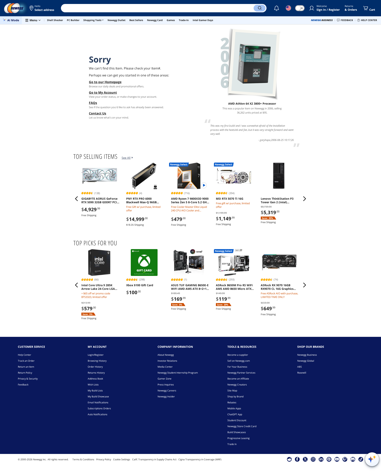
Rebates (231, 402)
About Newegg (166, 354)
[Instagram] (313, 459)
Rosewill (301, 372)
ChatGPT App (234, 414)
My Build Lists (95, 390)
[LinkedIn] (321, 459)
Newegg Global (305, 360)
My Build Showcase (98, 396)
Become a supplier (237, 354)
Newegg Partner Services (241, 372)
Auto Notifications (97, 414)
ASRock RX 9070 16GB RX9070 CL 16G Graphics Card (277, 287)
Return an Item (26, 366)
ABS (299, 366)
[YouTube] (337, 459)
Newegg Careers (167, 390)
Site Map (232, 390)
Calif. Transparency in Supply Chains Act (154, 459)
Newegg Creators (237, 384)
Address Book (95, 378)
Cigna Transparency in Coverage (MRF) (199, 459)
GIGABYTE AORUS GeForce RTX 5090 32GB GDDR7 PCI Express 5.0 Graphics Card (99, 200)
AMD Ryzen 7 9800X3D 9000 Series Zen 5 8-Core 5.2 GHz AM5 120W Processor (190, 200)
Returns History (96, 372)
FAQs (93, 103)
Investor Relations (167, 360)
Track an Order (26, 360)
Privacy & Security (28, 378)
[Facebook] (297, 459)
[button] (42, 8)
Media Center (165, 366)
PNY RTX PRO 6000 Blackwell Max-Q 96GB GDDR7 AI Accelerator (141, 200)
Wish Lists (93, 384)
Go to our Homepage (105, 82)
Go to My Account (103, 92)
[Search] (260, 8)
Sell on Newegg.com (238, 360)
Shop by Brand (235, 396)
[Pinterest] (329, 459)
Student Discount (236, 420)
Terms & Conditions (83, 459)
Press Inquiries (166, 384)
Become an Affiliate (238, 378)
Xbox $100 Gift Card (139, 285)
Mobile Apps (234, 408)
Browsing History (97, 360)
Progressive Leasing (238, 438)
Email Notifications (98, 402)
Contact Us (97, 113)
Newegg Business (307, 354)
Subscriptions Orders (99, 408)
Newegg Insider (166, 396)
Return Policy (25, 372)
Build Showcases (236, 432)
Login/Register (96, 354)
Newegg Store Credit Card (241, 426)
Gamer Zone (164, 378)
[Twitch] (345, 459)
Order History (95, 366)
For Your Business (237, 366)
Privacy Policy (103, 459)
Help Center (24, 354)
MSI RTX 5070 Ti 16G (229, 198)
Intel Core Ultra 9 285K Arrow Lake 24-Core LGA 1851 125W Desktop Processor (98, 287)
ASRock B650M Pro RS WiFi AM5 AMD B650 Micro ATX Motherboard (234, 287)
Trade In (232, 444)
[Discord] (352, 459)
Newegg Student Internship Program (178, 372)
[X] (305, 459)
